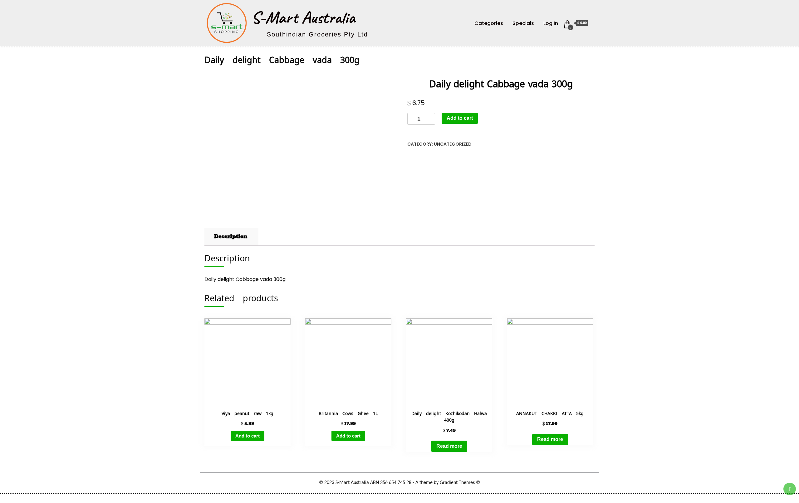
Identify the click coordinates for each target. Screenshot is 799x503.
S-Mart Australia (303, 17)
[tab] (230, 237)
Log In (550, 23)
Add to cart (460, 118)
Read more (449, 446)
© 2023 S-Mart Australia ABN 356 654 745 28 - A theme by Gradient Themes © (399, 482)
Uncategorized (453, 144)
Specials (523, 23)
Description (230, 236)
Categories (488, 23)
